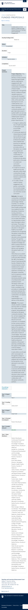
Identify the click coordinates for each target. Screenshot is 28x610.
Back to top (5, 591)
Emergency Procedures (7, 605)
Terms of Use (16, 605)
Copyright (22, 605)
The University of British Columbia (10, 3)
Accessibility (4, 607)
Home (3, 15)
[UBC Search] (24, 2)
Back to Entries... (6, 20)
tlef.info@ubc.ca (9, 588)
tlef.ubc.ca (9, 586)
